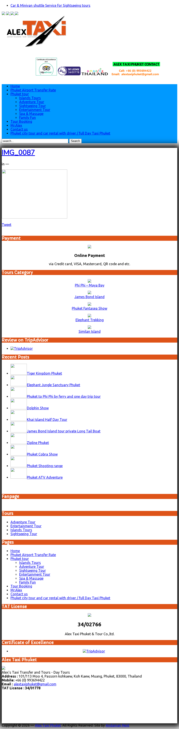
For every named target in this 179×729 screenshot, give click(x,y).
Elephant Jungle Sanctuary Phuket (53, 385)
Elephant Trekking (90, 320)
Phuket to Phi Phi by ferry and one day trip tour (64, 396)
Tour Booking (21, 121)
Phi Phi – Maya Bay (89, 285)
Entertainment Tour (34, 110)
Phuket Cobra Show (42, 454)
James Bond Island (89, 297)
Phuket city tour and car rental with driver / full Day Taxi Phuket (60, 133)
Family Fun (27, 118)
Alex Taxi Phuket (48, 725)
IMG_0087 (18, 152)
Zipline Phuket (38, 443)
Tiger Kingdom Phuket (44, 373)
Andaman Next (117, 725)
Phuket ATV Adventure (45, 477)
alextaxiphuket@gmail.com (35, 684)
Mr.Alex (16, 125)
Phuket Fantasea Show (89, 308)
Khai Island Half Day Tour (47, 420)
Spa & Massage (31, 114)
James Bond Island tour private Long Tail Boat (63, 431)
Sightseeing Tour (32, 106)
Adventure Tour (31, 102)
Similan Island (90, 331)
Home (15, 86)
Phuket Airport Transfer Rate (33, 90)
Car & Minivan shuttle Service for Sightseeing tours (50, 5)
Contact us (19, 129)
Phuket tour (19, 94)
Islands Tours (30, 98)
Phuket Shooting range (45, 466)
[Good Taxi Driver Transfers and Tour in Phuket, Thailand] (38, 45)
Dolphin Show (38, 408)
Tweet (6, 225)
